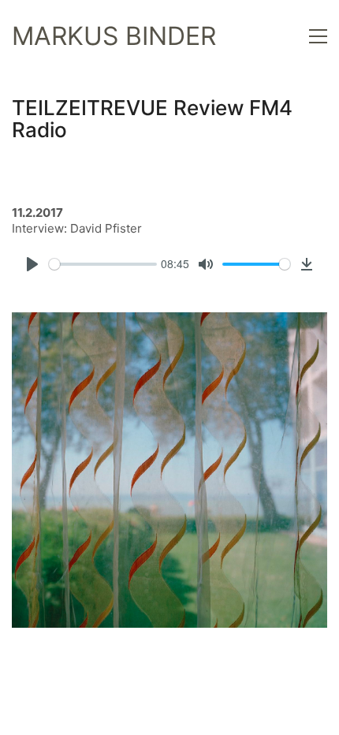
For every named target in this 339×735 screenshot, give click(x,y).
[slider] (103, 264)
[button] (318, 36)
